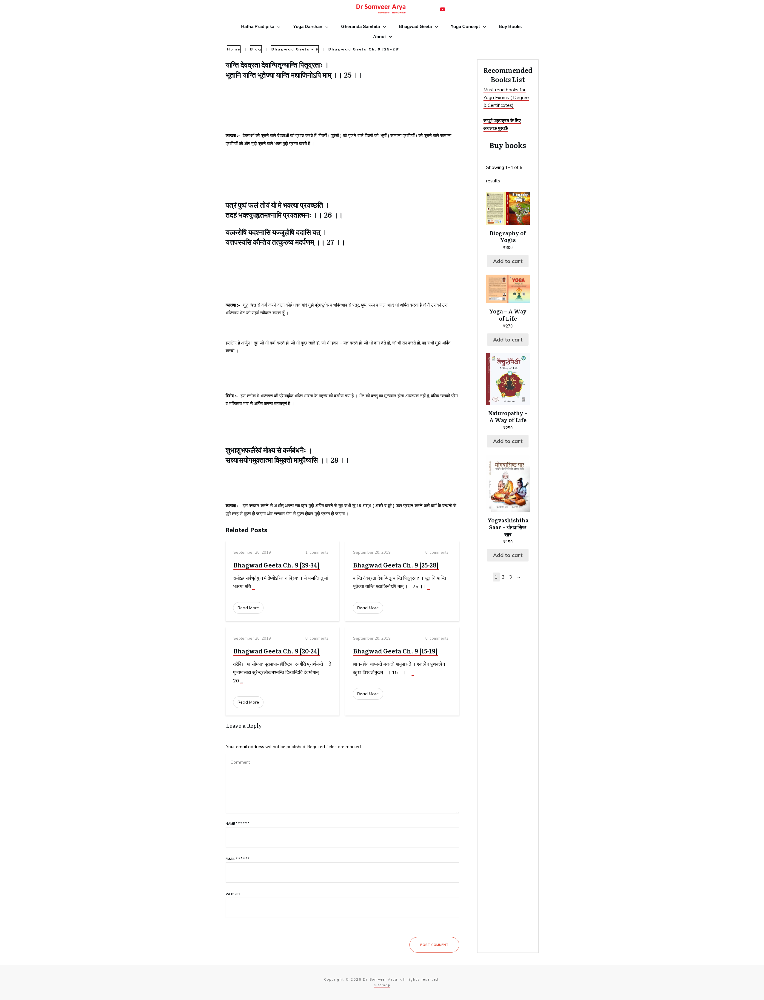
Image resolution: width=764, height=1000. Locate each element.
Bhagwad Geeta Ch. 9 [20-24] (276, 650)
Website (233, 894)
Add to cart (508, 261)
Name (237, 823)
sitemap (382, 985)
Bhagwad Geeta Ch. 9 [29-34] (276, 564)
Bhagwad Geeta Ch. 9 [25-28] (396, 564)
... (253, 586)
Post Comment (434, 945)
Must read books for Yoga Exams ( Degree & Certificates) (506, 97)
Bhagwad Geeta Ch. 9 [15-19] (395, 650)
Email (237, 859)
